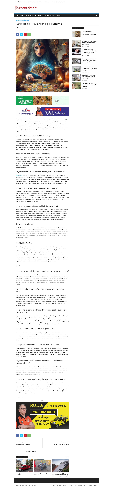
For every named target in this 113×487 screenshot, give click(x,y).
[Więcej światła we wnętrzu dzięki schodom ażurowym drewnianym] (76, 77)
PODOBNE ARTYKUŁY (22, 456)
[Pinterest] (25, 34)
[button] (96, 15)
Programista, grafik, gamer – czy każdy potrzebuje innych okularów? (89, 84)
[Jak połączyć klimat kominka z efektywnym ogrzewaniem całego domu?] (76, 43)
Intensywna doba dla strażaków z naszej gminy (24, 473)
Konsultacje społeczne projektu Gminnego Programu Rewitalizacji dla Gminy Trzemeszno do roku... (89, 51)
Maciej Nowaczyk (31, 451)
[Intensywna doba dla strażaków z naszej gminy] (24, 465)
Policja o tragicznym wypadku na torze (42, 473)
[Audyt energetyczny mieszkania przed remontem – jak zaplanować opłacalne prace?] (76, 34)
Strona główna (19, 19)
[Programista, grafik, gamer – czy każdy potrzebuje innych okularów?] (76, 85)
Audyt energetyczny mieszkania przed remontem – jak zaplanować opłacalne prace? (89, 34)
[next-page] (68, 457)
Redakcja (46, 2)
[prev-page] (66, 457)
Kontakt (90, 485)
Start (54, 485)
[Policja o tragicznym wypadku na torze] (42, 465)
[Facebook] (17, 34)
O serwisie (59, 485)
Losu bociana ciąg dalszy (23, 444)
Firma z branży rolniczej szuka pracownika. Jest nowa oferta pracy (89, 68)
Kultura (38, 15)
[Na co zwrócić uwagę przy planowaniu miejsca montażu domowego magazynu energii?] (60, 465)
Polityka (20, 15)
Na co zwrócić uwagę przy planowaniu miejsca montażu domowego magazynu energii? (60, 474)
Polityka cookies (60, 2)
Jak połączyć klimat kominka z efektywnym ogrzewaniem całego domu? (89, 42)
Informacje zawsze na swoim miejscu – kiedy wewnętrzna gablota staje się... (89, 60)
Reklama (52, 2)
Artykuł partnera (26, 19)
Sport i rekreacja (48, 15)
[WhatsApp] (29, 34)
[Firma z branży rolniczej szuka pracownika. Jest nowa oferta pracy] (76, 69)
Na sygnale (29, 15)
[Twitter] (21, 34)
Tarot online (19, 175)
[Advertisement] (84, 118)
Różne (59, 15)
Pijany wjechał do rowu (61, 444)
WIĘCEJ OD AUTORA (33, 456)
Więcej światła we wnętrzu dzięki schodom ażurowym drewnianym (88, 76)
